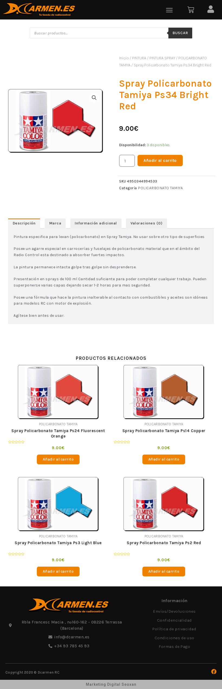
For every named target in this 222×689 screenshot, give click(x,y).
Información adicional (96, 223)
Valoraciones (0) (146, 223)
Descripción (24, 223)
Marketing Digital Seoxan (111, 684)
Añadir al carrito (160, 160)
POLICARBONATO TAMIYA (160, 188)
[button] (169, 9)
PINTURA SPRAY (162, 57)
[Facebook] (214, 671)
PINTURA (139, 57)
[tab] (24, 223)
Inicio (124, 57)
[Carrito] (191, 10)
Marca (55, 223)
